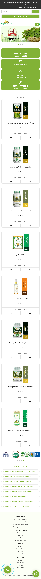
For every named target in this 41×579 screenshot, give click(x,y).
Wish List (20, 565)
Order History (20, 563)
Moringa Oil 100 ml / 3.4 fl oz (20, 299)
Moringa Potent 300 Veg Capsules (20, 387)
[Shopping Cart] (35, 7)
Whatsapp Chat (20, 540)
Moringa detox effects (20, 527)
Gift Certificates (20, 549)
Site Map (20, 538)
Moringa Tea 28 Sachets (20, 255)
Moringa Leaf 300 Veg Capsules (20, 343)
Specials (20, 554)
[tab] (20, 471)
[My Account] (31, 7)
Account (20, 560)
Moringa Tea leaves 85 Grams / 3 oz (20, 431)
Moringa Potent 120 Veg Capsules (20, 211)
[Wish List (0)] (33, 7)
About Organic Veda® (20, 519)
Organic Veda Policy (20, 522)
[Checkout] (38, 7)
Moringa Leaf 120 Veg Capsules (20, 167)
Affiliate (20, 551)
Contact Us (20, 533)
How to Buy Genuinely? (20, 524)
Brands (20, 546)
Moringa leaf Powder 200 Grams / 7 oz (20, 123)
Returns (20, 535)
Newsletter (20, 567)
